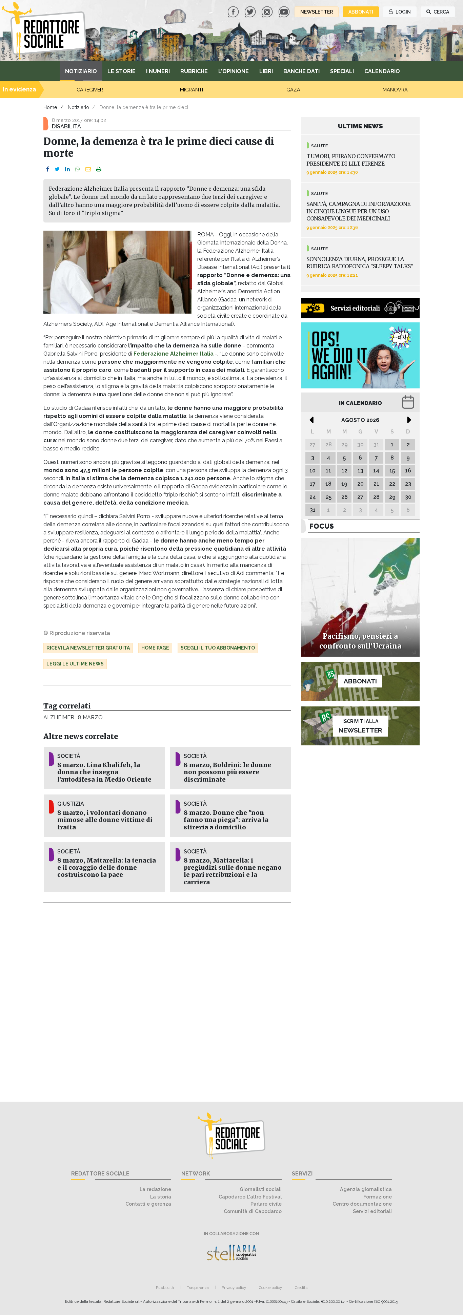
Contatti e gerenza (148, 1204)
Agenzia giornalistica (366, 1189)
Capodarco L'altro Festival (250, 1197)
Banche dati (301, 71)
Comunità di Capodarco (253, 1211)
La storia (160, 1197)
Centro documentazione (362, 1204)
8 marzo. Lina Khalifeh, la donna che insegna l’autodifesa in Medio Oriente (104, 772)
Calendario (382, 71)
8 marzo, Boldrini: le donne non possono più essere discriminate (227, 772)
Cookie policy (270, 1287)
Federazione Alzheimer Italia (174, 354)
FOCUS (321, 526)
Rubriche (194, 71)
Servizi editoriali (372, 1211)
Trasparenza (198, 1287)
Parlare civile (266, 1204)
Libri (266, 71)
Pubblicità (165, 1287)
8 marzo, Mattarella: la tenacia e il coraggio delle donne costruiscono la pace (106, 867)
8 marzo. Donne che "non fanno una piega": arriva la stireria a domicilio (226, 820)
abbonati (360, 12)
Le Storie (121, 71)
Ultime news (360, 126)
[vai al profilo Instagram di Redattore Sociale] (268, 11)
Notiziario (81, 71)
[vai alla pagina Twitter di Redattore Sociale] (251, 11)
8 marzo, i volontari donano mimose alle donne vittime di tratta (105, 820)
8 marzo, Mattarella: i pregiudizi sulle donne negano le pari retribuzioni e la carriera (233, 871)
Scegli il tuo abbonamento (218, 648)
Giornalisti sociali (261, 1189)
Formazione (377, 1197)
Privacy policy (234, 1287)
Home (50, 107)
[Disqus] (167, 998)
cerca (440, 12)
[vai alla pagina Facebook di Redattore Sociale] (234, 11)
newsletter (316, 12)
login (403, 12)
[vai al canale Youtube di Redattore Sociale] (285, 11)
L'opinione (233, 71)
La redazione (155, 1189)
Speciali (342, 71)
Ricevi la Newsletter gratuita (88, 648)
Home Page (155, 648)
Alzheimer (58, 717)
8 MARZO (90, 717)
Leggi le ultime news (75, 663)
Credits (301, 1287)
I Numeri (158, 71)
